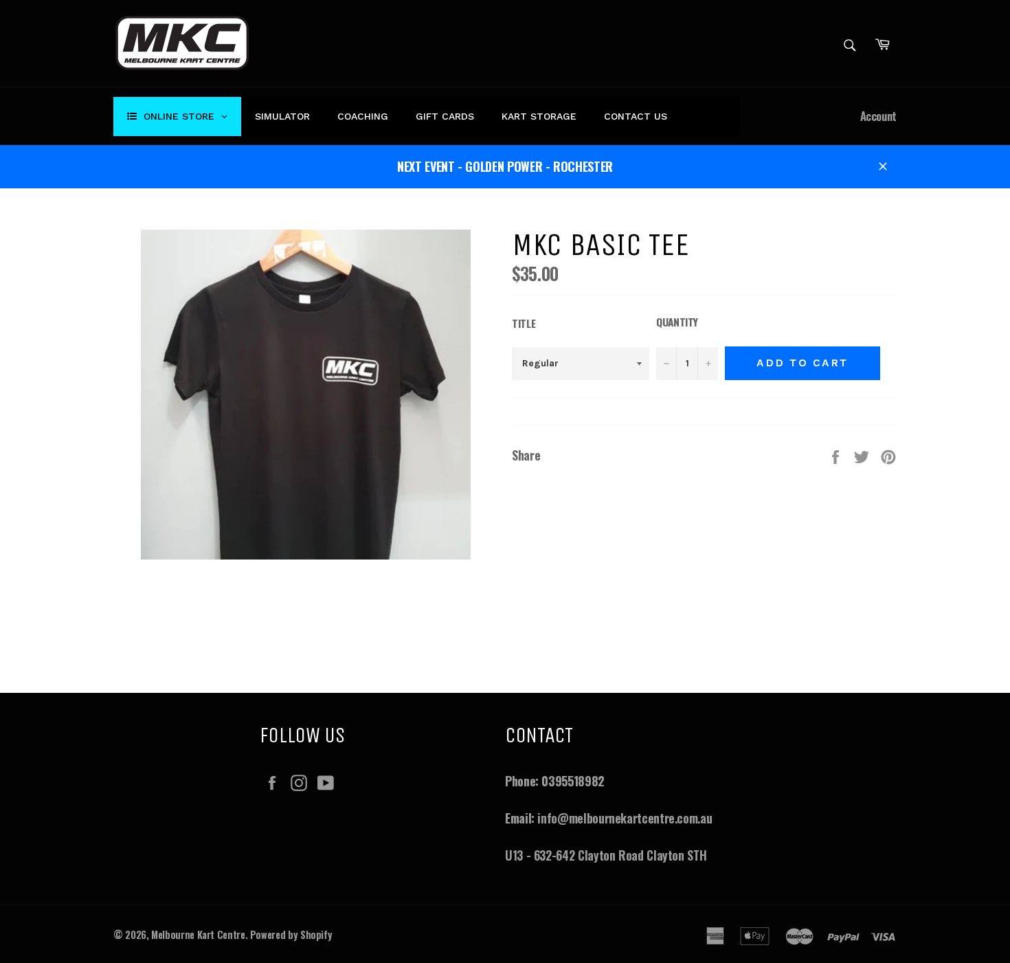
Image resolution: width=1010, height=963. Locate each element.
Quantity (677, 321)
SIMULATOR (282, 116)
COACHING (362, 116)
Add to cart (802, 362)
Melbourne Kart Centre (198, 934)
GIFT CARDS (445, 116)
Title (523, 323)
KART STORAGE (539, 116)
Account (878, 115)
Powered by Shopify (291, 934)
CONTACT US (635, 116)
